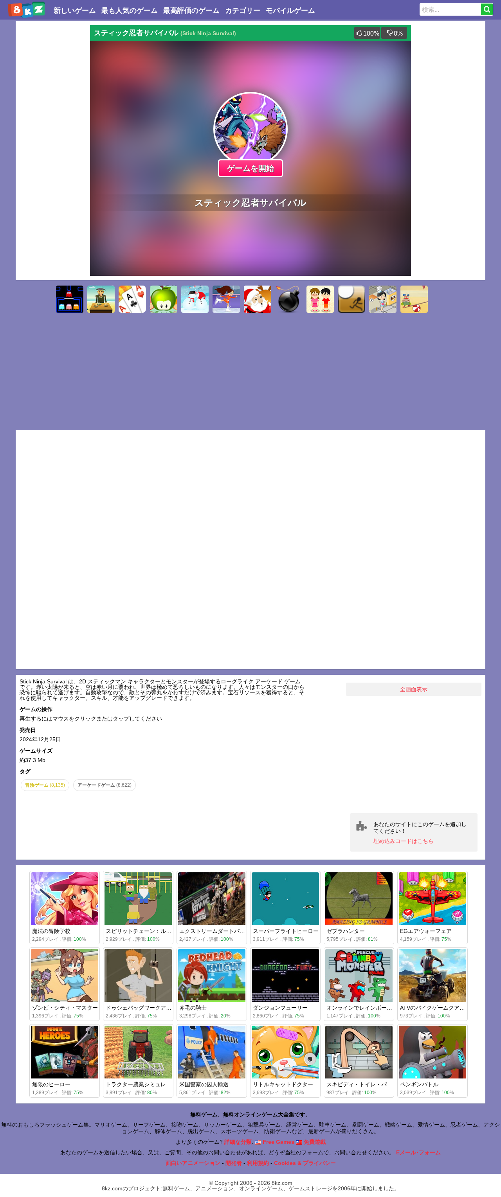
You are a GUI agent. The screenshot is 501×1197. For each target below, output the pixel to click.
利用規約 (258, 1163)
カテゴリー (242, 10)
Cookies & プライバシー (305, 1163)
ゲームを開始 (250, 168)
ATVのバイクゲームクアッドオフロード (449, 1008)
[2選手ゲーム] (320, 299)
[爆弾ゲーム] (289, 299)
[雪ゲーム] (195, 299)
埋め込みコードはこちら (403, 841)
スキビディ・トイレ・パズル (362, 1084)
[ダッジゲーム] (351, 299)
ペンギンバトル (419, 1084)
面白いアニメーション (193, 1163)
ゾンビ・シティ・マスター (65, 1008)
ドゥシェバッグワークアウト (141, 1008)
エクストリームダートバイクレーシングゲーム (236, 931)
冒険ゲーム (45, 785)
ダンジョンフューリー (280, 1008)
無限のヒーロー (51, 1084)
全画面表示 (413, 689)
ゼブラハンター (345, 931)
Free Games (277, 1142)
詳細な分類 (238, 1142)
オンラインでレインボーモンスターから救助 (381, 1008)
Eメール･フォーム (418, 1152)
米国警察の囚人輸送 (204, 1084)
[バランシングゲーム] (414, 299)
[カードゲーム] (132, 299)
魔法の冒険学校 (51, 931)
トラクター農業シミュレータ (141, 1084)
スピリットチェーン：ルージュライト (152, 931)
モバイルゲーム (290, 10)
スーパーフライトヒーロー (286, 931)
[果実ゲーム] (163, 299)
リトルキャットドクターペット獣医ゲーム (305, 1084)
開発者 (233, 1163)
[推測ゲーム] (101, 299)
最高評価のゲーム (191, 10)
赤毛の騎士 (193, 1008)
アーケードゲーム (104, 785)
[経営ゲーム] (382, 299)
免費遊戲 (314, 1142)
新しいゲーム (75, 10)
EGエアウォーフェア (426, 931)
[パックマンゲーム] (69, 299)
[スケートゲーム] (226, 299)
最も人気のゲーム (129, 10)
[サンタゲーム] (257, 299)
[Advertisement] (51, 142)
